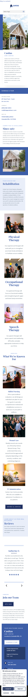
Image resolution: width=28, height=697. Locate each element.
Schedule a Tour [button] (8, 91)
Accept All (8, 689)
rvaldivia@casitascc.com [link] (9, 110)
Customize (6, 693)
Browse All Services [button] (14, 506)
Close (12, 693)
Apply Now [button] (8, 604)
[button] (14, 11)
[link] (14, 6)
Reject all (20, 689)
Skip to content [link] (5, 1)
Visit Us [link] (10, 668)
